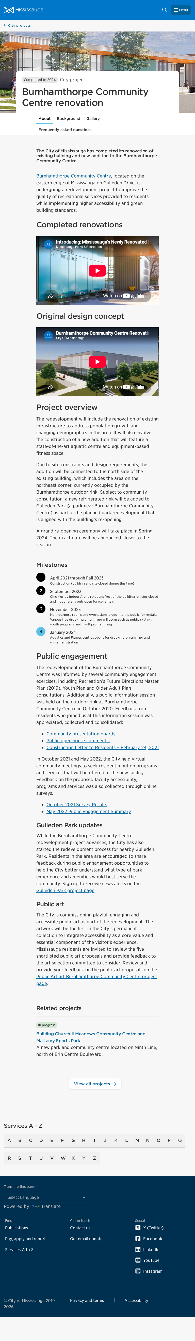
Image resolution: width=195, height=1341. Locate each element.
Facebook (152, 1238)
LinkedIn (151, 1249)
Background (68, 118)
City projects (19, 25)
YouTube (151, 1260)
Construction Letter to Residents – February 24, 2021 (102, 747)
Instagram (152, 1271)
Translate (51, 1206)
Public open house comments (78, 740)
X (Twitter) (153, 1227)
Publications (16, 1227)
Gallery (93, 118)
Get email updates (87, 1238)
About (45, 118)
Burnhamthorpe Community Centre (73, 176)
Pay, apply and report (25, 1238)
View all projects (92, 1083)
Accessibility (136, 1300)
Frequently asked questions (65, 129)
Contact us (80, 1227)
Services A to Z (19, 1249)
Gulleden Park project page (65, 890)
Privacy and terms (87, 1300)
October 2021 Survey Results (76, 804)
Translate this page (19, 1186)
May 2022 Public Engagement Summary (88, 811)
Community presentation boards (80, 733)
